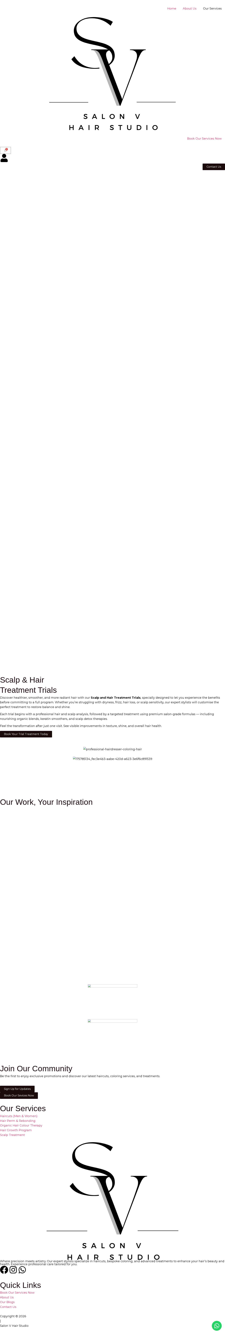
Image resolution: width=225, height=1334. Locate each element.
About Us (190, 8)
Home (171, 8)
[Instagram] (13, 1270)
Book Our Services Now (204, 138)
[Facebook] (4, 1270)
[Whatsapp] (22, 1270)
